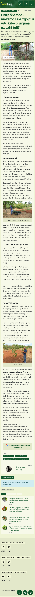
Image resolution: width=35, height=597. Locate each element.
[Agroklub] (7, 3)
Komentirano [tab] (11, 494)
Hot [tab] (3, 494)
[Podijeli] (25, 592)
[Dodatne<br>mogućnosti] (30, 592)
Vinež (16, 459)
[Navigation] (31, 3)
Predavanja (25, 459)
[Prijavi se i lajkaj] (19, 592)
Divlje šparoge (9, 456)
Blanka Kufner (21, 467)
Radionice (8, 459)
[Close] (26, 3)
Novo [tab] (19, 494)
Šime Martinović (21, 456)
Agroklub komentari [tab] (7, 477)
